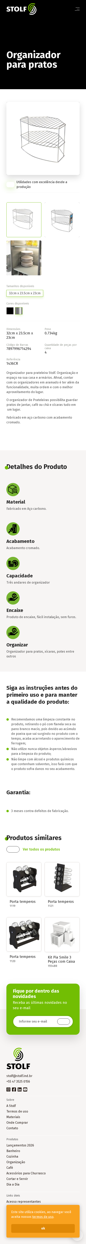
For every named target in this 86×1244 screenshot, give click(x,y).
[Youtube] (25, 1089)
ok (43, 1228)
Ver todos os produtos (41, 849)
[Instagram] (8, 1089)
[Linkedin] (20, 1089)
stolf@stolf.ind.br (19, 1076)
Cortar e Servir (17, 1179)
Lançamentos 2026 (20, 1145)
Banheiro (13, 1151)
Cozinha (12, 1156)
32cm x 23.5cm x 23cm (25, 293)
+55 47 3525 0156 (18, 1081)
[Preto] (10, 310)
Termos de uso (17, 1111)
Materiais (13, 1117)
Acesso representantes (23, 1201)
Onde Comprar (17, 1122)
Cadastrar (63, 1021)
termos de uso (42, 1217)
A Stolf (11, 1106)
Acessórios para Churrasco (26, 1173)
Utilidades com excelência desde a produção (41, 184)
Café (9, 1168)
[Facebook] (14, 1089)
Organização (15, 1162)
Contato (12, 1128)
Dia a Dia (12, 1184)
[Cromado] (18, 310)
